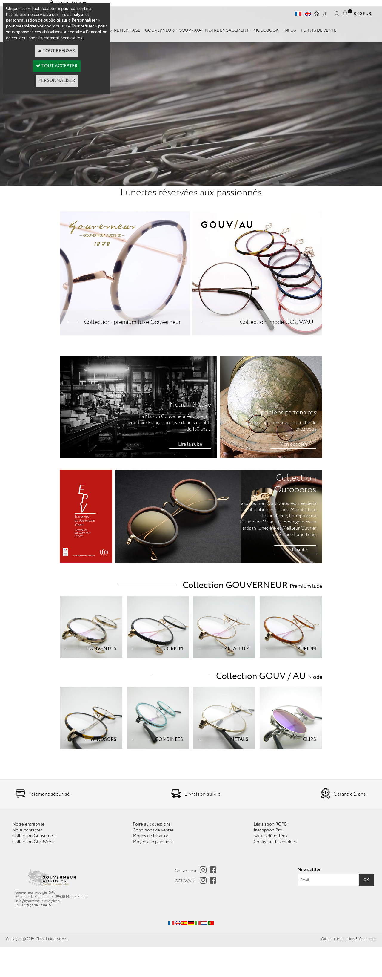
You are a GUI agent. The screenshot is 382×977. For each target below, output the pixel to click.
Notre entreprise (28, 824)
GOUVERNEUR (159, 30)
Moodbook (265, 30)
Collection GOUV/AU (33, 842)
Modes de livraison (151, 836)
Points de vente (318, 30)
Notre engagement (227, 30)
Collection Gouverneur (34, 836)
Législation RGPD (270, 824)
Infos (289, 30)
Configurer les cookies (275, 842)
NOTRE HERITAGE (122, 30)
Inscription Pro (268, 830)
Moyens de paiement (153, 842)
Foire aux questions (151, 824)
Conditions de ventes (153, 830)
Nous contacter (27, 830)
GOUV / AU (189, 30)
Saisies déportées (270, 836)
